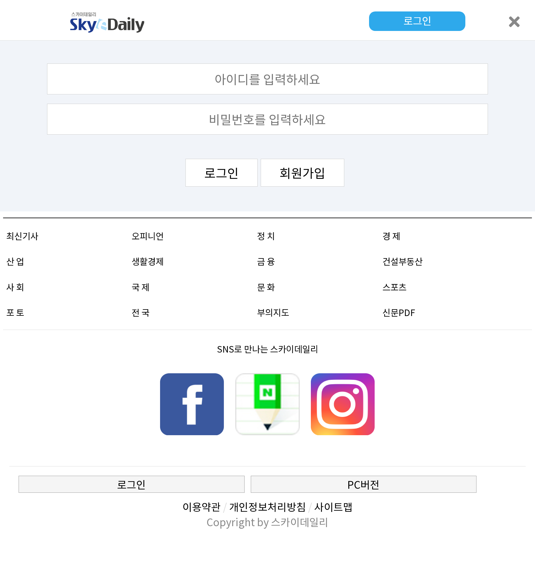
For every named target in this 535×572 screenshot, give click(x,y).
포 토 (15, 312)
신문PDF (398, 312)
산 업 (15, 261)
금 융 (266, 261)
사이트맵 (333, 506)
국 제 (141, 286)
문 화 (266, 286)
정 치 (266, 235)
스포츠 (394, 286)
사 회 (15, 286)
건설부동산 (402, 261)
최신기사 (22, 235)
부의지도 (273, 312)
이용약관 (201, 506)
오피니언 (148, 235)
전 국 (141, 312)
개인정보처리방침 (267, 506)
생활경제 (148, 261)
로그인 (221, 173)
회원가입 (302, 173)
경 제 (391, 235)
